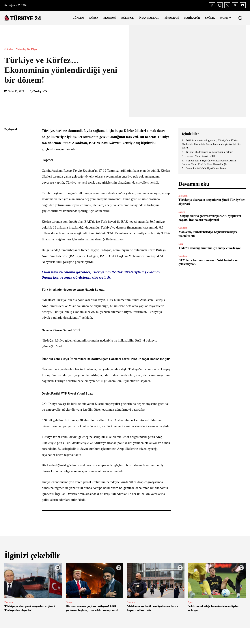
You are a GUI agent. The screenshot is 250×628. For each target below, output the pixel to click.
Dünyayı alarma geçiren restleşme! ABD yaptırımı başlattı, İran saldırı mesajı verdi (92, 608)
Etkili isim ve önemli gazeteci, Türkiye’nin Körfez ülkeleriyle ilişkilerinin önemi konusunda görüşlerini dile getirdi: (211, 144)
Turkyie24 (40, 91)
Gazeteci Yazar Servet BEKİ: (201, 156)
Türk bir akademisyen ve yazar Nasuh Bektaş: (209, 152)
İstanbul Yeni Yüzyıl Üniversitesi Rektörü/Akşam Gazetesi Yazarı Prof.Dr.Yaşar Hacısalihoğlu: (209, 162)
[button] (240, 18)
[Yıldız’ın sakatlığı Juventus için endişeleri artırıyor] (217, 580)
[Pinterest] (235, 5)
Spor (180, 243)
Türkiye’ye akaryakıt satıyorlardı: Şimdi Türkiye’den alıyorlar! (29, 608)
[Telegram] (8, 181)
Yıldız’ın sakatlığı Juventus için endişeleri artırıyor (209, 248)
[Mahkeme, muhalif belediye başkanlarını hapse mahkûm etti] (155, 580)
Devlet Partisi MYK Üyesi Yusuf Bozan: (206, 168)
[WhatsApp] (8, 164)
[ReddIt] (8, 172)
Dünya (181, 211)
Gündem (9, 49)
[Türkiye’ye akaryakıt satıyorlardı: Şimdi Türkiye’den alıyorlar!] (33, 580)
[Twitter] (227, 5)
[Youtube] (243, 5)
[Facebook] (212, 5)
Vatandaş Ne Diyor (27, 49)
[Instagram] (220, 5)
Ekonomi (183, 195)
